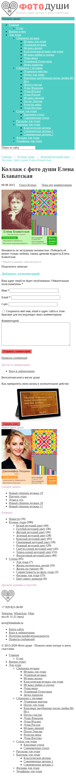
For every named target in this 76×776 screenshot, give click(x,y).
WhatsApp (20, 613)
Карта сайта (16, 629)
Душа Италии (32, 91)
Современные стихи (36, 117)
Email (6, 297)
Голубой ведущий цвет (30, 528)
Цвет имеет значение (29, 578)
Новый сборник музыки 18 (26, 503)
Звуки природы (33, 64)
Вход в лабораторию (22, 371)
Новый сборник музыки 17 (26, 506)
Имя (5, 290)
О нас (19, 28)
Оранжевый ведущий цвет (33, 542)
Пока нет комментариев (57, 185)
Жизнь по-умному (27, 568)
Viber (31, 613)
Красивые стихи (34, 114)
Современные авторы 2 (38, 134)
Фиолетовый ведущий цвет (33, 555)
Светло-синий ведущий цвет (34, 548)
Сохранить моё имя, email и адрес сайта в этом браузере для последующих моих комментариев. (33, 313)
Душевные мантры (35, 71)
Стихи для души (26, 111)
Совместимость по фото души (35, 572)
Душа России (32, 94)
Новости (14, 518)
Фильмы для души (27, 137)
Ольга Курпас (28, 185)
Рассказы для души (28, 121)
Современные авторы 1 (38, 131)
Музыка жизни (33, 48)
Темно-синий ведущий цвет (33, 552)
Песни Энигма (33, 101)
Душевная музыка (35, 44)
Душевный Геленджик (38, 61)
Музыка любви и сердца (39, 54)
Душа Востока (33, 107)
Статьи (13, 558)
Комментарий (10, 320)
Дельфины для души (29, 141)
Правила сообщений (14, 357)
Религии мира (32, 104)
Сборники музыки (27, 38)
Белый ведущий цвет (29, 525)
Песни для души (34, 74)
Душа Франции (33, 87)
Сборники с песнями (29, 68)
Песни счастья (33, 84)
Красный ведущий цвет (31, 538)
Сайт (4, 304)
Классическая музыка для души (43, 51)
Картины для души (28, 124)
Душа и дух (16, 499)
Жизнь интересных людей (32, 565)
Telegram (6, 613)
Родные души (17, 522)
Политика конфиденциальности (29, 635)
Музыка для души (35, 41)
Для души (15, 34)
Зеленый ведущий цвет (31, 535)
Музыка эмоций (34, 97)
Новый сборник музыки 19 (26, 493)
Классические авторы (37, 127)
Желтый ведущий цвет (30, 532)
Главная (14, 24)
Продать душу (18, 496)
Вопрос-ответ (17, 31)
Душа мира (31, 58)
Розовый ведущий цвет (31, 545)
